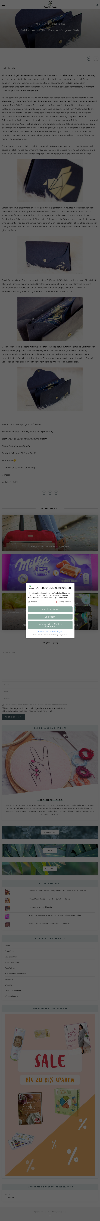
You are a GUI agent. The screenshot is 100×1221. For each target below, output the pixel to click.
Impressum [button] (63, 635)
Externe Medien (64, 602)
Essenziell (35, 602)
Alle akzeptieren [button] (50, 609)
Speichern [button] (50, 616)
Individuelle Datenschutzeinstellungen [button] (50, 632)
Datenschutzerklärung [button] (51, 635)
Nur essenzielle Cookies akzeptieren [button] (50, 625)
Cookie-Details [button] (38, 635)
